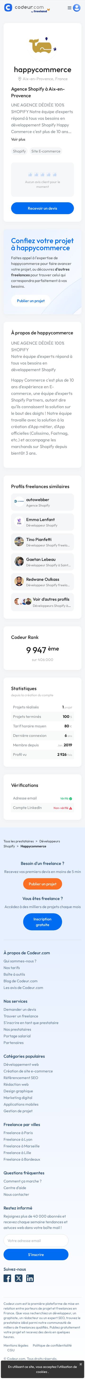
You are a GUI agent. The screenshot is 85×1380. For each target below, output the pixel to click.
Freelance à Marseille (22, 1146)
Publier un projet (31, 300)
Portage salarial (17, 1036)
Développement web (21, 1064)
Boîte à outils (14, 974)
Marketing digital (18, 1097)
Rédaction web (16, 1084)
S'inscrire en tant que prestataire (31, 1022)
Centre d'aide (15, 1187)
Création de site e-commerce (28, 1071)
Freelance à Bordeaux (22, 1159)
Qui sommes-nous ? (20, 961)
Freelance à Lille (17, 1152)
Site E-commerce (45, 151)
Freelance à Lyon (18, 1139)
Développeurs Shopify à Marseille (57, 606)
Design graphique (18, 1091)
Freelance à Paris (18, 1132)
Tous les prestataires (19, 841)
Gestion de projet (18, 1110)
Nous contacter (16, 1194)
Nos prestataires (17, 1029)
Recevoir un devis (42, 208)
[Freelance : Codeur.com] (28, 7)
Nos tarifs (12, 967)
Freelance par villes (22, 1124)
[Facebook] (7, 1278)
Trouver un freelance (21, 1016)
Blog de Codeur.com (21, 980)
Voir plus (18, 139)
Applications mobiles (21, 1104)
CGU (11, 1350)
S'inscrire (36, 1254)
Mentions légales (16, 1345)
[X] (18, 1278)
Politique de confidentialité (52, 1345)
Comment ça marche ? (23, 1181)
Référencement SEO (21, 1077)
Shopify (19, 151)
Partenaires (14, 1042)
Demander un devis (20, 1009)
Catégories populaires (24, 1056)
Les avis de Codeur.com (23, 987)
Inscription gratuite (42, 922)
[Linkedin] (30, 1278)
